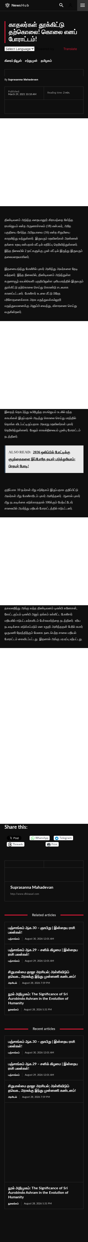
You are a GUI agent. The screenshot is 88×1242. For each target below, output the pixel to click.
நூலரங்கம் (13, 1009)
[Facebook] (12, 106)
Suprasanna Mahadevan (23, 79)
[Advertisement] (44, 162)
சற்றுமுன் (31, 60)
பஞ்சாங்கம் (14, 939)
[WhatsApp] (33, 106)
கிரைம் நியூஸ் (13, 60)
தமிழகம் (46, 60)
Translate (70, 49)
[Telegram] (43, 106)
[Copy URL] (65, 106)
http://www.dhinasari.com (24, 894)
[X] (23, 106)
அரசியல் (12, 983)
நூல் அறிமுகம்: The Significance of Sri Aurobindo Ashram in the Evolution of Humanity (38, 998)
